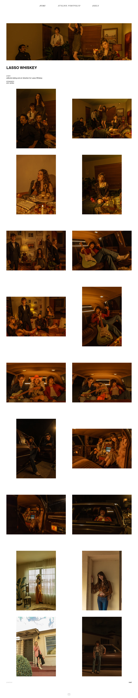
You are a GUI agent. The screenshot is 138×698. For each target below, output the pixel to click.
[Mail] (69, 694)
